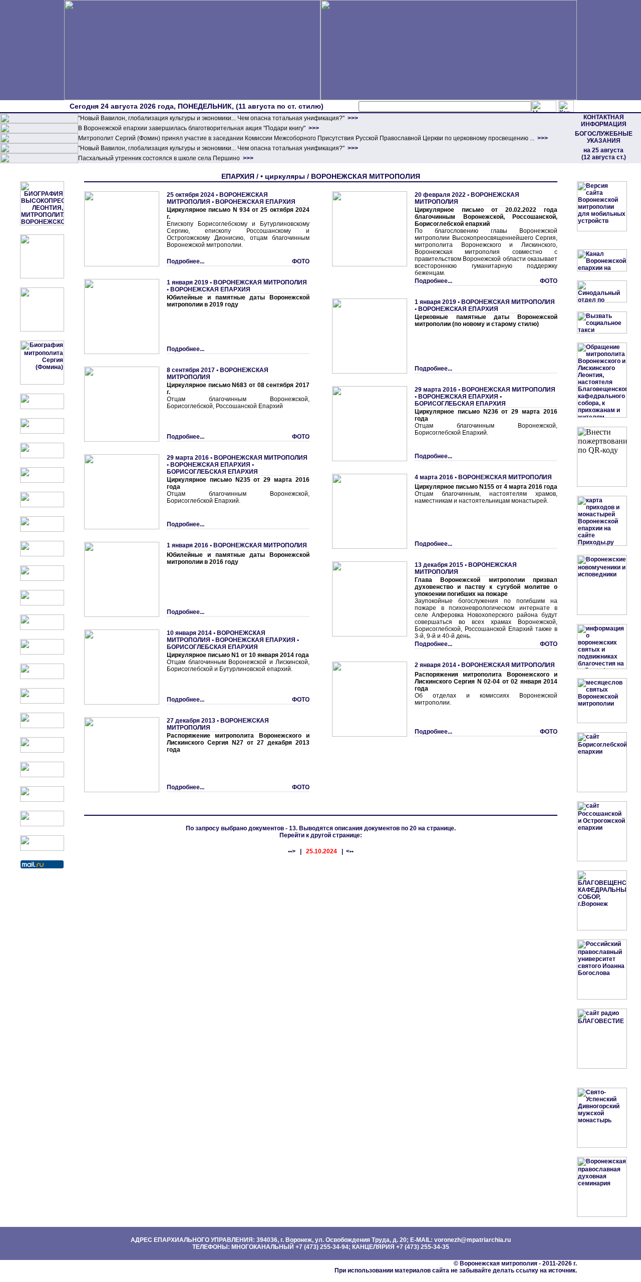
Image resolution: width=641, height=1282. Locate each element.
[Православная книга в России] (42, 799)
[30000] (39, 161)
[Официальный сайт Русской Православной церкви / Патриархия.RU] (42, 407)
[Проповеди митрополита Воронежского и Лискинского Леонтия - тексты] (42, 329)
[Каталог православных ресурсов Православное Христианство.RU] (42, 824)
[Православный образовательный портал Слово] (42, 775)
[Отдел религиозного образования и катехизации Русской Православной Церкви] (42, 505)
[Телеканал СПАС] (42, 554)
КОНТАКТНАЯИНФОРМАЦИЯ (603, 121)
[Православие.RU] (42, 677)
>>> (352, 118)
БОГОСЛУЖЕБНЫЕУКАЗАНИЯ (603, 137)
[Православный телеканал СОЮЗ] (42, 529)
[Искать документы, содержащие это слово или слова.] (543, 106)
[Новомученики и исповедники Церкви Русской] (42, 456)
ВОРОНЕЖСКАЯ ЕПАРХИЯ (255, 201)
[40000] (39, 151)
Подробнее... (185, 261)
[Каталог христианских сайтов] (42, 848)
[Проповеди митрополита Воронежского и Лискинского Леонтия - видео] (42, 276)
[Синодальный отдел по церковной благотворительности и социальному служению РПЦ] (42, 480)
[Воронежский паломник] (42, 627)
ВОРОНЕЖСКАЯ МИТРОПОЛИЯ (260, 282)
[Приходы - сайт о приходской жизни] (42, 652)
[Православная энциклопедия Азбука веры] (42, 726)
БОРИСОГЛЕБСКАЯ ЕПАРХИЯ (212, 471)
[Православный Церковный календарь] (42, 431)
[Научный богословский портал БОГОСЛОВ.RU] (42, 750)
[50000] (39, 141)
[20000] (39, 131)
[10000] (39, 121)
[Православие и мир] (42, 701)
